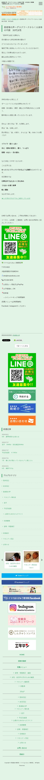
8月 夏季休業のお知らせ (10, 436)
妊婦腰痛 (7, 521)
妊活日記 (6, 486)
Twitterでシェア (23, 575)
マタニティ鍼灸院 (22, 682)
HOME (3, 19)
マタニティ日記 (8, 539)
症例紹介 (6, 533)
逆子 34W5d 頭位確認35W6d (12, 444)
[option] (13, 560)
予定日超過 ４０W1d (9, 451)
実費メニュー (22, 667)
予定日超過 (7, 508)
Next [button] (42, 560)
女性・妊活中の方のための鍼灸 (23, 677)
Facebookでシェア (22, 582)
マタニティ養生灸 (10, 497)
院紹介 (22, 754)
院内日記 (6, 480)
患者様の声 (15, 19)
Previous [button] (2, 560)
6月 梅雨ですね (7, 467)
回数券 (22, 686)
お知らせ (6, 544)
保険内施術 (22, 661)
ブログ (9, 19)
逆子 (5, 503)
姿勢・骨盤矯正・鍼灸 (23, 673)
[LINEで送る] (18, 340)
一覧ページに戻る (22, 346)
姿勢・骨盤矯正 (9, 526)
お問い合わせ (22, 748)
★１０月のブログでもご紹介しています (16, 198)
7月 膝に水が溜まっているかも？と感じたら (17, 459)
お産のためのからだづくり (14, 514)
